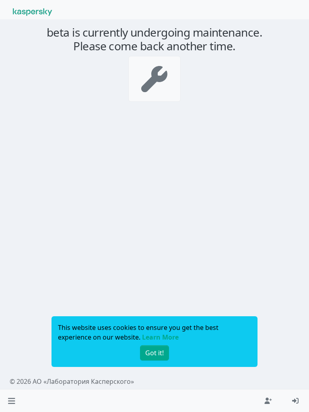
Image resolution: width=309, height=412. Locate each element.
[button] (11, 401)
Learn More (160, 337)
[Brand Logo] (32, 11)
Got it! (154, 352)
